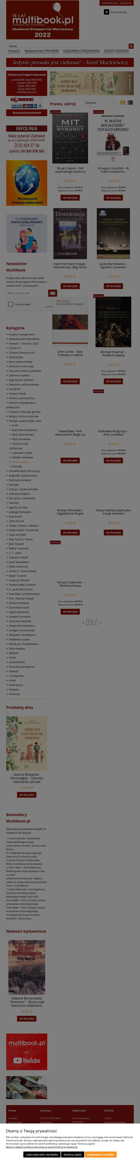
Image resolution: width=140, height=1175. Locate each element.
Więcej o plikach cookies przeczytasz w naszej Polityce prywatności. (42, 1147)
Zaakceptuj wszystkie (100, 1154)
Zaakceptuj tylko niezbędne (42, 1154)
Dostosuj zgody (73, 1154)
